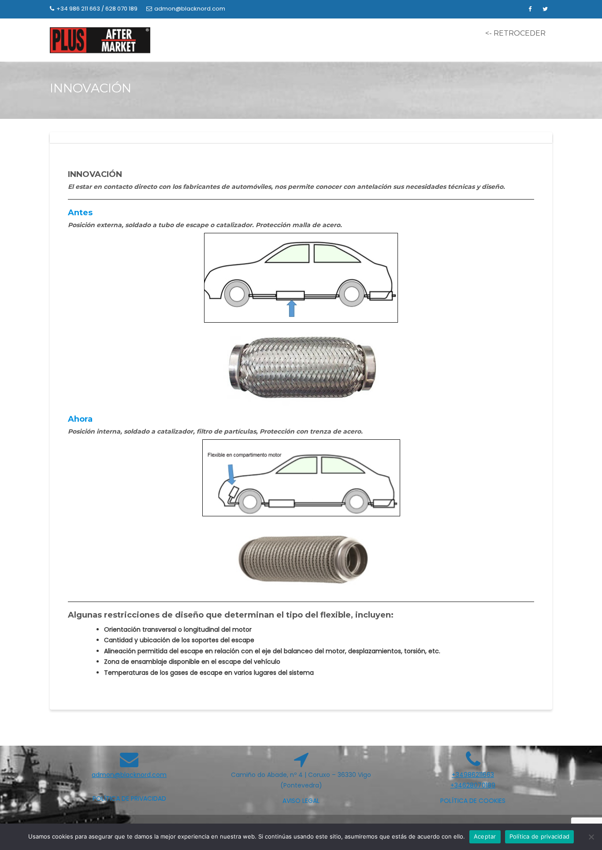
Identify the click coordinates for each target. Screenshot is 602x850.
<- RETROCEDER (515, 33)
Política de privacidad (539, 836)
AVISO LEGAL (301, 800)
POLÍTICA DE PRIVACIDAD (129, 798)
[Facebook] (530, 9)
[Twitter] (545, 9)
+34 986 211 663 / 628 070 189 (96, 8)
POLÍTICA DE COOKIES (472, 800)
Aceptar (485, 836)
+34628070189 (472, 785)
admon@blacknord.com (189, 8)
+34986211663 (473, 774)
